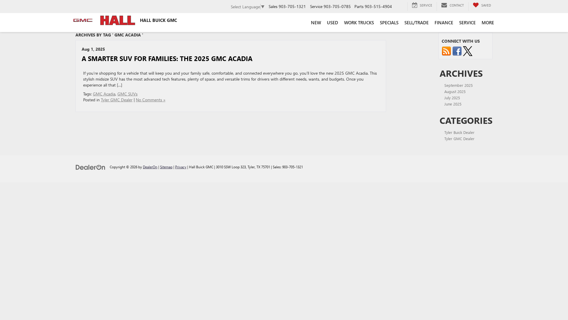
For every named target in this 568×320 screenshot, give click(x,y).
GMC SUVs (127, 94)
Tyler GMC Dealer (117, 100)
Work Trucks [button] (359, 22)
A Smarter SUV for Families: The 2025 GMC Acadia (167, 58)
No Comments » (150, 100)
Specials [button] (389, 22)
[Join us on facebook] (457, 50)
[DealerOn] (90, 166)
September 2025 (458, 85)
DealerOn (150, 166)
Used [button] (332, 22)
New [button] (316, 22)
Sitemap (166, 166)
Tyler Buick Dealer (459, 132)
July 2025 (452, 97)
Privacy (180, 166)
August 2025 (455, 91)
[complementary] (550, 302)
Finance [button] (444, 22)
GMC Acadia (104, 94)
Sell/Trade (416, 22)
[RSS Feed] (446, 50)
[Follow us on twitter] (467, 50)
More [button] (488, 22)
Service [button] (467, 22)
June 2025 (453, 103)
